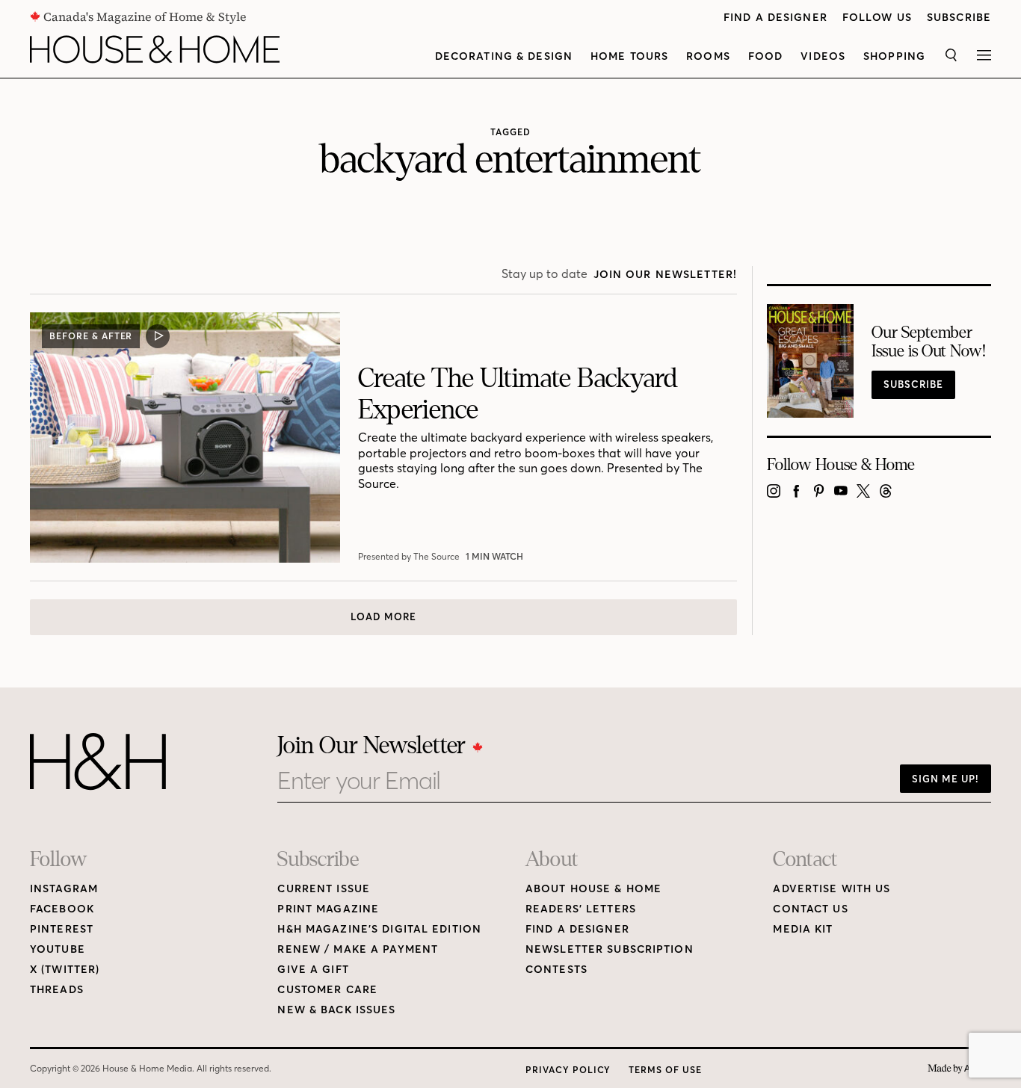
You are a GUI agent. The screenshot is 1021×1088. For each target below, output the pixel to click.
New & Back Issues (336, 1010)
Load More (383, 616)
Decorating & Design (504, 56)
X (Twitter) (64, 969)
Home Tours (629, 56)
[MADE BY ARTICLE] (959, 1069)
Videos (823, 56)
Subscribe (959, 17)
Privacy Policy (568, 1069)
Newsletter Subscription (609, 949)
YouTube (57, 949)
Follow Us (877, 17)
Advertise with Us (831, 889)
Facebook (62, 909)
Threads (57, 989)
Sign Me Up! (945, 779)
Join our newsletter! (665, 274)
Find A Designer (775, 17)
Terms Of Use (665, 1069)
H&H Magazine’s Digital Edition (379, 929)
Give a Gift (312, 969)
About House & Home (593, 889)
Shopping (894, 56)
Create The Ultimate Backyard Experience (518, 394)
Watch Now (497, 556)
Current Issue (323, 889)
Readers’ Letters (580, 909)
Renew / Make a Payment (357, 949)
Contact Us (810, 909)
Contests (556, 969)
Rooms (708, 56)
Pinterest (61, 929)
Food (765, 56)
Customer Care (327, 989)
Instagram (64, 889)
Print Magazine (328, 909)
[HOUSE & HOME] (155, 49)
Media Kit (803, 929)
